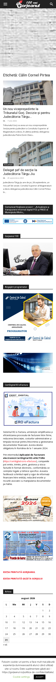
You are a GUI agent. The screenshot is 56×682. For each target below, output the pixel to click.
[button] (5, 4)
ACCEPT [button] (40, 677)
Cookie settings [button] (21, 676)
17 (6, 628)
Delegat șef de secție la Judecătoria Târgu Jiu (20, 172)
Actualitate (8, 104)
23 (49, 628)
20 (30, 628)
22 (43, 628)
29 (43, 634)
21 (36, 628)
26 (23, 634)
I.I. (4, 121)
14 (36, 622)
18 (14, 628)
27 (30, 634)
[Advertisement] (28, 38)
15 (43, 622)
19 (23, 628)
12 (23, 622)
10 (6, 622)
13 (30, 622)
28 (36, 634)
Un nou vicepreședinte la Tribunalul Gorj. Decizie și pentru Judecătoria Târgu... (26, 113)
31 (6, 639)
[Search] (51, 4)
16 (49, 622)
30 (49, 634)
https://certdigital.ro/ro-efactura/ (20, 461)
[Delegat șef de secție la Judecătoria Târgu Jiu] (28, 154)
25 (14, 634)
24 (6, 634)
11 (14, 622)
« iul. (5, 644)
